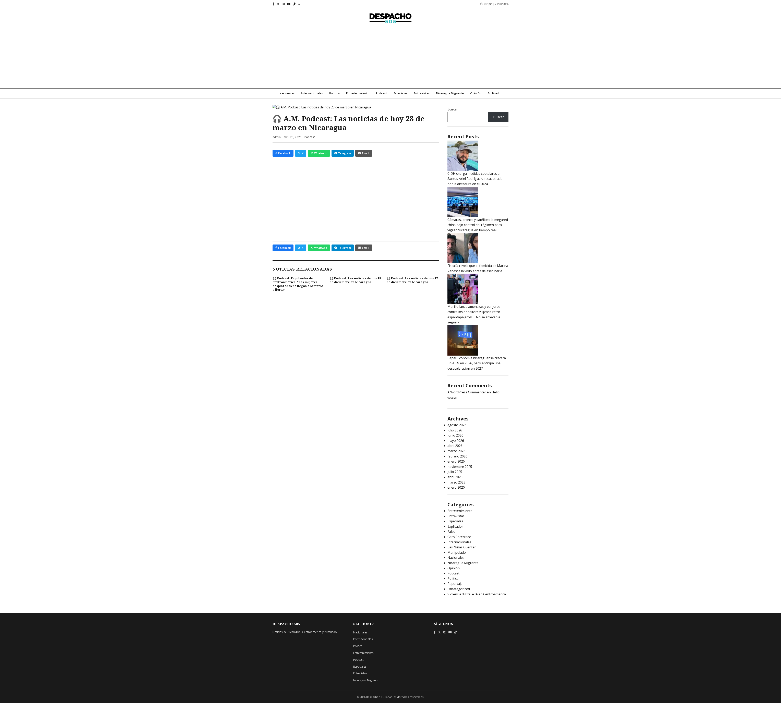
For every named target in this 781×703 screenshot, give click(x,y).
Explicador (495, 93)
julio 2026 (454, 430)
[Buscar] (299, 4)
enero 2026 (456, 461)
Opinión (475, 93)
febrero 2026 (457, 456)
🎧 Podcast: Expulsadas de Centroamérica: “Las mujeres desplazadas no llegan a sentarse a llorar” (298, 283)
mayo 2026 (455, 440)
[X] (278, 4)
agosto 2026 (456, 425)
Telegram (344, 153)
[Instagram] (283, 4)
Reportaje (454, 583)
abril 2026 (454, 445)
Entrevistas (422, 93)
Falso (451, 531)
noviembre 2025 (459, 466)
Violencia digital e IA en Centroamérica (476, 594)
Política (334, 93)
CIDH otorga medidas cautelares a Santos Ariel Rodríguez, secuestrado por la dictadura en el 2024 (475, 178)
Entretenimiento (357, 93)
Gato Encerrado (459, 537)
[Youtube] (288, 4)
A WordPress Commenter (466, 392)
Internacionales (312, 93)
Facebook (284, 153)
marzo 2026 (456, 451)
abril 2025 (454, 477)
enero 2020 (456, 487)
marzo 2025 (456, 482)
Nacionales (287, 93)
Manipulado (456, 552)
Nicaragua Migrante (450, 93)
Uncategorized (458, 589)
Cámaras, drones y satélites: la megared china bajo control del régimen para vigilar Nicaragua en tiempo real (477, 224)
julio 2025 (454, 471)
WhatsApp (320, 153)
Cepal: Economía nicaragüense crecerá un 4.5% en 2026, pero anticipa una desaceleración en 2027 (476, 363)
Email (365, 153)
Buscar (452, 109)
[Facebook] (273, 4)
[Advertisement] (390, 57)
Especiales (400, 93)
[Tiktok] (294, 4)
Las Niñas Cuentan (461, 547)
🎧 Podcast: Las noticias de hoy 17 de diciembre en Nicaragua (412, 280)
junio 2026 (455, 435)
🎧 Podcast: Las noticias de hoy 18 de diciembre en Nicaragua (355, 280)
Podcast (381, 93)
